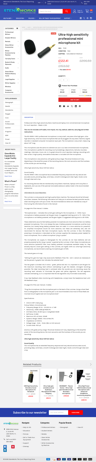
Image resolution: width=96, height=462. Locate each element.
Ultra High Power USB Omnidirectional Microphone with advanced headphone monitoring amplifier (84, 390)
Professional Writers (9, 33)
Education (20, 18)
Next (90, 364)
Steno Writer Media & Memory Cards (10, 74)
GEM (6, 135)
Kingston (8, 131)
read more (8, 176)
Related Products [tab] (32, 364)
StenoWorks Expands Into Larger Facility (10, 155)
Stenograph (9, 102)
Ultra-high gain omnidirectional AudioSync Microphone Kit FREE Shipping (48, 389)
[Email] (64, 106)
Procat (7, 139)
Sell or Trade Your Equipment (50, 18)
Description (28, 117)
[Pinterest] (87, 18)
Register (80, 12)
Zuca (6, 118)
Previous (87, 364)
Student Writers (10, 38)
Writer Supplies (10, 83)
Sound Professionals (9, 123)
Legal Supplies (10, 79)
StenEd (7, 106)
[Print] (68, 106)
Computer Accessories (9, 91)
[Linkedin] (76, 106)
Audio (7, 68)
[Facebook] (80, 18)
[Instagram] (91, 18)
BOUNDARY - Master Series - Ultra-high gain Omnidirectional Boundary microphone (66, 389)
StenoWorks (9, 110)
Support (67, 18)
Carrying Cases (10, 58)
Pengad (7, 114)
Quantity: (62, 76)
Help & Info (7, 18)
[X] (84, 18)
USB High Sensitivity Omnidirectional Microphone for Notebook (31, 388)
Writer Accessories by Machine (10, 53)
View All (7, 143)
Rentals (7, 41)
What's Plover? (11, 181)
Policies (31, 18)
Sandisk (8, 128)
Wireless (8, 86)
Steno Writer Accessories (9, 46)
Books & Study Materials (10, 63)
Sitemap (26, 446)
